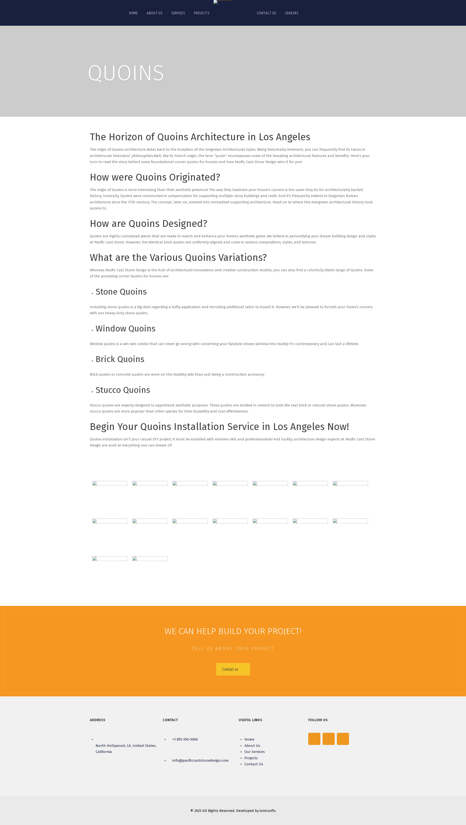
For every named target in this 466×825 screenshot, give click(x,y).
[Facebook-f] (314, 739)
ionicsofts (268, 810)
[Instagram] (343, 739)
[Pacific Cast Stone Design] (223, 2)
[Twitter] (329, 739)
